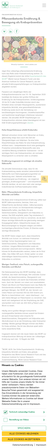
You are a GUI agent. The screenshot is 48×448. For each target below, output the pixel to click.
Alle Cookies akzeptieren (24, 439)
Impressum (35, 404)
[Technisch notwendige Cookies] (5, 413)
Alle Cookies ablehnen (24, 433)
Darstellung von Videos (19, 420)
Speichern (24, 428)
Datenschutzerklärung (12, 404)
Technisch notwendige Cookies (22, 412)
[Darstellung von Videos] (5, 421)
